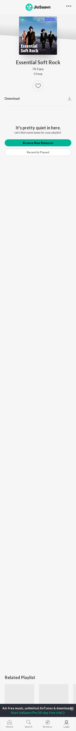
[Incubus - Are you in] (53, 699)
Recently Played (38, 152)
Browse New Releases (38, 143)
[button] (38, 86)
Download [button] (12, 98)
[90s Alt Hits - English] (19, 699)
